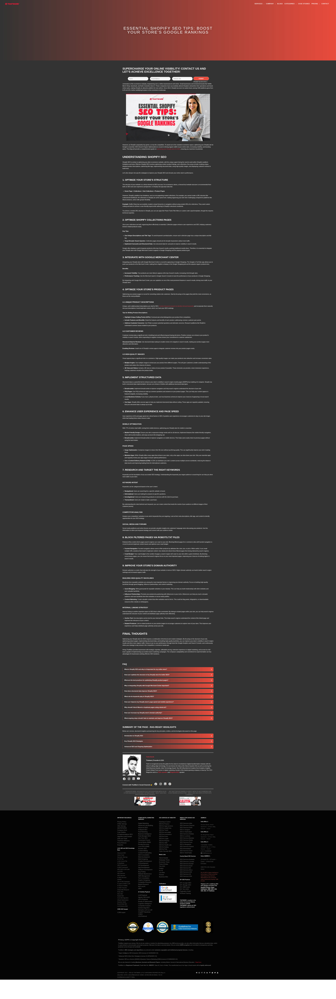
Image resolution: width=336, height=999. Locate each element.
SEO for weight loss (165, 828)
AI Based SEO (142, 829)
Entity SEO (120, 891)
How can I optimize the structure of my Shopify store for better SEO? (146, 674)
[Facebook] (202, 972)
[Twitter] (215, 972)
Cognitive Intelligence (145, 903)
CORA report (121, 912)
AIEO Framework (122, 865)
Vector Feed (120, 855)
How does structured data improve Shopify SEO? (140, 691)
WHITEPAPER (122, 828)
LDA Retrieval (142, 916)
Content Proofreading (144, 853)
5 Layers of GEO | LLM (123, 883)
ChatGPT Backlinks (144, 912)
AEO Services (121, 873)
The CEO (162, 866)
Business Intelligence (144, 834)
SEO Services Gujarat (187, 846)
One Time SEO (143, 838)
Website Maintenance (145, 874)
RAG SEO (120, 894)
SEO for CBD (163, 843)
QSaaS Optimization (123, 900)
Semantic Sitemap (122, 857)
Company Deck (122, 830)
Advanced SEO (121, 853)
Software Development (145, 869)
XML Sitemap (121, 826)
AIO (205, 890)
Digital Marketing (143, 823)
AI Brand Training (185, 893)
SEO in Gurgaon (185, 829)
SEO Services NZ (185, 868)
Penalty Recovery (143, 844)
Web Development (144, 857)
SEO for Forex (163, 836)
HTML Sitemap (122, 824)
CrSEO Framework (122, 867)
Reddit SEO (120, 896)
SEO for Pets (163, 849)
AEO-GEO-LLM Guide (123, 869)
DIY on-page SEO (185, 883)
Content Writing (143, 850)
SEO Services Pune (186, 842)
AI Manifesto (120, 863)
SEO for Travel (163, 830)
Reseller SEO (142, 848)
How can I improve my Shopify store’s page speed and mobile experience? (149, 702)
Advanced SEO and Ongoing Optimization (138, 746)
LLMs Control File (122, 861)
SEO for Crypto (163, 838)
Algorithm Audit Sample (124, 836)
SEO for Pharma (164, 840)
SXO (202, 890)
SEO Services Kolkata (187, 834)
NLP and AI (142, 886)
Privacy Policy (121, 822)
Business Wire (163, 877)
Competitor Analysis (144, 905)
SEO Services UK (185, 874)
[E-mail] (199, 972)
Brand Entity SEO (122, 904)
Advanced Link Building (145, 825)
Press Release (122, 843)
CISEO (140, 914)
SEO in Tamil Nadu (186, 853)
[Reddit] (212, 972)
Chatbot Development (145, 861)
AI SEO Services (121, 877)
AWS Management (144, 876)
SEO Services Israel (186, 866)
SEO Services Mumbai (187, 838)
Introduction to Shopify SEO (133, 735)
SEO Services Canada (187, 861)
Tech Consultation (143, 878)
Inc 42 (161, 870)
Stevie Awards (163, 858)
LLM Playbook (142, 895)
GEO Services (121, 875)
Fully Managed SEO (144, 836)
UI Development (143, 863)
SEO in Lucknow (185, 836)
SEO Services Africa (186, 870)
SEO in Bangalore (185, 844)
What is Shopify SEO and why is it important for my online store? (145, 669)
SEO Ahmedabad (185, 848)
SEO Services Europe (187, 863)
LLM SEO (120, 871)
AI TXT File (120, 859)
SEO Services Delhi (186, 827)
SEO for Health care (165, 845)
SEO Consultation (143, 855)
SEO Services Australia (187, 859)
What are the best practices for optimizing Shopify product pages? (146, 680)
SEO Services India (186, 823)
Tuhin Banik (150, 757)
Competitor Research (144, 882)
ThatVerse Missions (123, 840)
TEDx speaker (162, 772)
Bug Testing (142, 871)
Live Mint (162, 872)
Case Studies (121, 832)
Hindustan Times (164, 860)
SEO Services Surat (186, 850)
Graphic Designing (144, 880)
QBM (209, 889)
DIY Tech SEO (184, 889)
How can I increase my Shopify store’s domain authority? (143, 713)
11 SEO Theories (122, 887)
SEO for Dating (163, 847)
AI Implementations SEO (125, 834)
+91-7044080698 (206, 851)
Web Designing (143, 859)
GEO (212, 889)
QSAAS (119, 879)
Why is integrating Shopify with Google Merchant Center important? (146, 685)
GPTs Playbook (143, 899)
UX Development (143, 865)
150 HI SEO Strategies (123, 881)
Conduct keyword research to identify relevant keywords (176, 306)
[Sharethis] (196, 972)
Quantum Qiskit (121, 902)
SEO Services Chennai (187, 825)
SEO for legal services (166, 826)
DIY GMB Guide (185, 887)
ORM (139, 888)
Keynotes (120, 845)
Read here (198, 962)
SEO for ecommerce (165, 834)
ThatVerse (211, 890)
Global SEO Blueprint (123, 889)
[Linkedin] (207, 972)
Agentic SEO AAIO (144, 897)
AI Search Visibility (122, 885)
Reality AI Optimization (145, 901)
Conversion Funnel (144, 840)
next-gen (205, 885)
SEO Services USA (186, 876)
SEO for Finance (164, 824)
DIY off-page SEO (185, 885)
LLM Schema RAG (122, 906)
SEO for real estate (165, 832)
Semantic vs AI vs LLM (145, 910)
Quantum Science (205, 887)
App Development (143, 867)
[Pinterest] (210, 972)
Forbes (161, 868)
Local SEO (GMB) (143, 846)
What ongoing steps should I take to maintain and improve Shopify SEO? (148, 718)
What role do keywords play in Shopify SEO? (139, 696)
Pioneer (161, 874)
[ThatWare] (12, 4)
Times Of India (163, 864)
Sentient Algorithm (144, 908)
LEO (215, 889)
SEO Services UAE (186, 872)
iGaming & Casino (164, 822)
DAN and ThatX (122, 838)
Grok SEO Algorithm (122, 898)
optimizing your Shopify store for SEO (168, 149)
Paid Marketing (143, 832)
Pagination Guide (185, 891)
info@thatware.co (207, 853)
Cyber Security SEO (165, 851)
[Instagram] (204, 972)
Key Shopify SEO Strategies (133, 741)
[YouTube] (217, 972)
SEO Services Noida (186, 840)
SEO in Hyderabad (186, 832)
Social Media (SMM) (144, 842)
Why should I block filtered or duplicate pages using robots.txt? (145, 707)
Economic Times (164, 862)
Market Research (143, 884)
